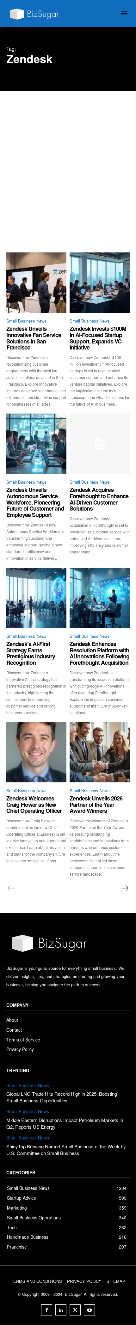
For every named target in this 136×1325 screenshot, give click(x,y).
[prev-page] (11, 888)
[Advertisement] (68, 162)
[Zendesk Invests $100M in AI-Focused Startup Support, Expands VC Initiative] (100, 282)
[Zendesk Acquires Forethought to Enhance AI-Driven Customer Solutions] (100, 444)
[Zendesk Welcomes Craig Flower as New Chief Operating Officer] (36, 752)
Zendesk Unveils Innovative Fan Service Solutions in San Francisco (33, 337)
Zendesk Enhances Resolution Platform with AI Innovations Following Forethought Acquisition (99, 653)
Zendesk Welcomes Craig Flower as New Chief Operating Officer (34, 804)
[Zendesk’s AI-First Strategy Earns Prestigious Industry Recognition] (36, 598)
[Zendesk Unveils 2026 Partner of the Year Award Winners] (100, 752)
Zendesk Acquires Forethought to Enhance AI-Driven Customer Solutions (99, 499)
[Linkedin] (60, 1309)
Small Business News (26, 321)
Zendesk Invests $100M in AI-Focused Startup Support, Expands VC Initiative (98, 337)
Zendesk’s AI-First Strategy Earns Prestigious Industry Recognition (30, 653)
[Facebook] (46, 1309)
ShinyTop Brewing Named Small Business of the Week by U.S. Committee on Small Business (66, 1149)
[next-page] (125, 888)
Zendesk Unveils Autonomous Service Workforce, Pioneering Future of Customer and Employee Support (35, 502)
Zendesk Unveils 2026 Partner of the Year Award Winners (96, 804)
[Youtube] (89, 1309)
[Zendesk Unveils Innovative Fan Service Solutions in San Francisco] (36, 282)
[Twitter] (75, 1309)
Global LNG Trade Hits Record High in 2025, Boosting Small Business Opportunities (61, 1097)
